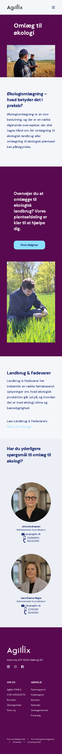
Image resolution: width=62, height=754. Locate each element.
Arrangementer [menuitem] (39, 710)
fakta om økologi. (19, 427)
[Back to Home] (15, 7)
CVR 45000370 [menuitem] (16, 694)
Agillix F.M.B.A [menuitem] (14, 689)
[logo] (20, 650)
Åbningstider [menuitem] (14, 705)
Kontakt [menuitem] (11, 699)
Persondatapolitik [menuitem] (16, 739)
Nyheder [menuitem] (35, 705)
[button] (57, 749)
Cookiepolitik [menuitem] (34, 742)
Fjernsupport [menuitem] (38, 689)
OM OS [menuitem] (11, 682)
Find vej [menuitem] (11, 710)
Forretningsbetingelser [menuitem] (43, 739)
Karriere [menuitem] (35, 699)
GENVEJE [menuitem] (36, 682)
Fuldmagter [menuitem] (37, 694)
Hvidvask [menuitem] (17, 742)
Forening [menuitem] (36, 715)
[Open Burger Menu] (53, 7)
